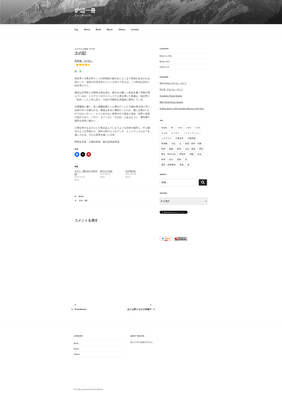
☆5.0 (197, 128)
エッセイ (175, 133)
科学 (163, 159)
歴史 (201, 149)
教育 (179, 149)
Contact (135, 29)
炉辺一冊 (85, 10)
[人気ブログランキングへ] (180, 240)
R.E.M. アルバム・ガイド (171, 89)
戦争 (163, 149)
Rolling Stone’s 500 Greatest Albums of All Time (182, 108)
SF (172, 128)
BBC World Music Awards (171, 102)
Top (76, 29)
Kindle (164, 128)
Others (122, 29)
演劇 (191, 154)
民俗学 (182, 154)
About (87, 29)
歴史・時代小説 (168, 154)
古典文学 (179, 138)
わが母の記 (130, 171)
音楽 (181, 165)
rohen (92, 49)
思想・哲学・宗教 (193, 143)
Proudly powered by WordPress (88, 389)
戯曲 (171, 149)
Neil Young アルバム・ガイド (173, 83)
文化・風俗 (190, 149)
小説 (85, 200)
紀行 (171, 159)
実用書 (164, 143)
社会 (199, 154)
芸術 (179, 159)
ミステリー (166, 138)
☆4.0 (179, 128)
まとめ (164, 133)
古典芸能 (191, 138)
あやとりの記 (106, 171)
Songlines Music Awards (171, 96)
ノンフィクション (191, 133)
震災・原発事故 (168, 165)
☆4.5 (81, 200)
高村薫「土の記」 (84, 61)
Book (98, 29)
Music (110, 29)
